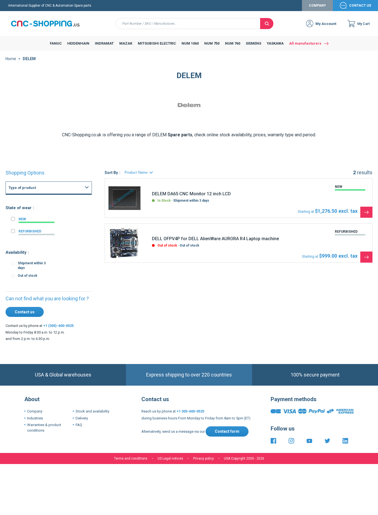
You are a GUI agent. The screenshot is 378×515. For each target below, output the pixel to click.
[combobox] (188, 23)
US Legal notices (170, 458)
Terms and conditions (130, 458)
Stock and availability (92, 411)
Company (317, 5)
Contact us (25, 312)
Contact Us (360, 5)
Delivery (82, 418)
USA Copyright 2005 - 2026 (244, 458)
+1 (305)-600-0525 (58, 326)
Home (11, 59)
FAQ (79, 425)
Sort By (111, 173)
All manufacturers (305, 43)
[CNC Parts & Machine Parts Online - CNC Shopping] (48, 23)
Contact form (227, 431)
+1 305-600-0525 (190, 411)
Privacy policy (203, 458)
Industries (35, 418)
